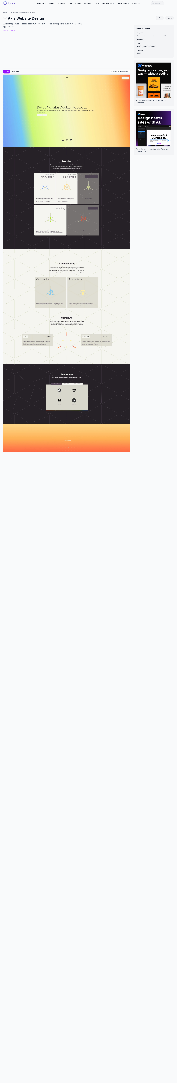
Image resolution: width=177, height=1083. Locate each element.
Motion (51, 3)
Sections (78, 3)
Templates (87, 3)
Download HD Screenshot (121, 71)
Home (5, 12)
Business (148, 36)
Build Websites (107, 3)
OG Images (61, 3)
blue (138, 46)
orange (153, 46)
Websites (40, 3)
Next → (169, 18)
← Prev (159, 18)
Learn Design (122, 3)
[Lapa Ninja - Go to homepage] (9, 3)
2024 (139, 54)
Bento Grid (158, 36)
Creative (140, 39)
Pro (97, 3)
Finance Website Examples (20, 12)
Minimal (167, 36)
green (145, 46)
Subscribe (136, 3)
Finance (139, 36)
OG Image (15, 71)
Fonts (70, 3)
